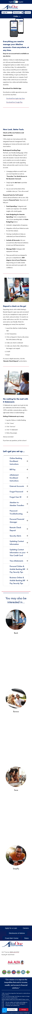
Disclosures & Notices (17, 933)
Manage (23, 1009)
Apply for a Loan (11, 928)
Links (16, 16)
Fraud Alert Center (11, 938)
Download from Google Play (14, 102)
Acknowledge (11, 1009)
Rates (26, 938)
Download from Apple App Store (15, 98)
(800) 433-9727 (14, 952)
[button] (21, 11)
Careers (26, 928)
